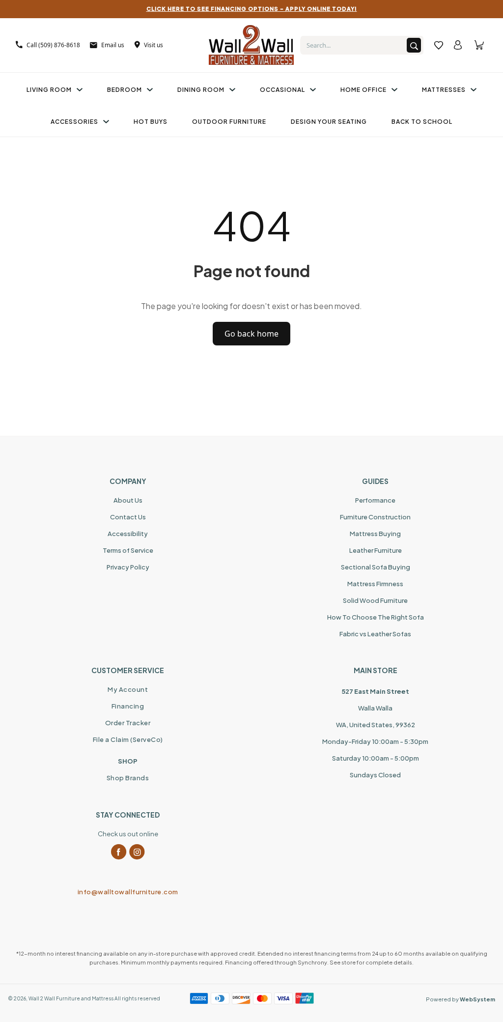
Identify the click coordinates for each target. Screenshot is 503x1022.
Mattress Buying (375, 534)
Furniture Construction (375, 517)
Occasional (282, 89)
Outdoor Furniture (229, 121)
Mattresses (444, 89)
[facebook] (119, 852)
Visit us (153, 45)
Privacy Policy (128, 567)
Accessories (74, 121)
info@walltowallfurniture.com (128, 892)
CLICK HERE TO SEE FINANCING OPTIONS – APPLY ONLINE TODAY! (251, 8)
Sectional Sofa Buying (375, 567)
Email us (112, 45)
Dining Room (200, 89)
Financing (128, 706)
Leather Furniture (375, 550)
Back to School (421, 121)
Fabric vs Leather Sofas (375, 634)
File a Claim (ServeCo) (128, 739)
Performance (375, 500)
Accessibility (128, 534)
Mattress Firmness (375, 584)
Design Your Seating (329, 121)
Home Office (363, 89)
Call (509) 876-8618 (53, 45)
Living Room (49, 89)
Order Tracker (128, 723)
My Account (128, 689)
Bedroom (124, 89)
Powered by (460, 999)
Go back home (251, 333)
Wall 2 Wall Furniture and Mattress (70, 998)
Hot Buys (151, 121)
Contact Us (128, 517)
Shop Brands (128, 778)
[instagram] (137, 852)
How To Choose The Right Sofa (375, 617)
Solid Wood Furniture (375, 600)
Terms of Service (128, 550)
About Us (127, 500)
